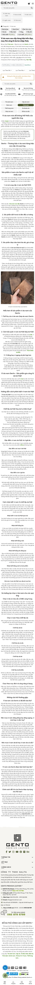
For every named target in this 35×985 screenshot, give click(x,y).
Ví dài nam (28, 14)
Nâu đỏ (29, 32)
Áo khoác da (25, 108)
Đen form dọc (27, 29)
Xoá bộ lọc (5, 29)
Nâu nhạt (13, 32)
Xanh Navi (16, 29)
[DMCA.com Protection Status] (24, 974)
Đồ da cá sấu (26, 111)
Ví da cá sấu (17, 14)
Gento (26, 44)
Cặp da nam (25, 102)
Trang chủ (5, 26)
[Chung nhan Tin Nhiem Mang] (17, 977)
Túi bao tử (19, 956)
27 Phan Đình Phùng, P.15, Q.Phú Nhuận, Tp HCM (18, 890)
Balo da (31, 954)
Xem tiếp (29, 60)
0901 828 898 (23, 897)
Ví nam (24, 956)
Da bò (4, 32)
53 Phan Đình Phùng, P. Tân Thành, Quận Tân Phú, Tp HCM (18, 894)
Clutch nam (12, 956)
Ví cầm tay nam (6, 15)
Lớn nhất (25, 34)
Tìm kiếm (31, 8)
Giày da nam (9, 111)
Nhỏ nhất (9, 34)
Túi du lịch (5, 956)
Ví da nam (10, 44)
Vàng (21, 32)
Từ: (6, 65)
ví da (21, 379)
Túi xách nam (9, 102)
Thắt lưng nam (9, 108)
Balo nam (9, 105)
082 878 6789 (14, 897)
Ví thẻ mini (17, 20)
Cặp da (18, 954)
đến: (17, 65)
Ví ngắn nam (7, 20)
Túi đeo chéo (24, 954)
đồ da (22, 445)
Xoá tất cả (27, 65)
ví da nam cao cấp (14, 204)
